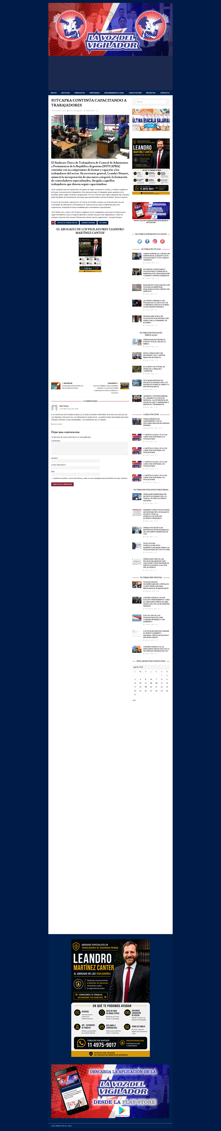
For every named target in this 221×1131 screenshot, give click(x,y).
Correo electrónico (58, 465)
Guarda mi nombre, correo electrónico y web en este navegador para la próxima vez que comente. (91, 478)
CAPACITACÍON (151, 414)
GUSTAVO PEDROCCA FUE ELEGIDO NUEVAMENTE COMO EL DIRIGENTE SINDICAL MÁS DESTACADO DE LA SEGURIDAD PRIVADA (156, 602)
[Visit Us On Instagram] (155, 244)
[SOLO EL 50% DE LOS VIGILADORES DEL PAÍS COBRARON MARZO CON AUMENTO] (136, 620)
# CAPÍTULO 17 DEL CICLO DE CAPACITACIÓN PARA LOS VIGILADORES (155, 450)
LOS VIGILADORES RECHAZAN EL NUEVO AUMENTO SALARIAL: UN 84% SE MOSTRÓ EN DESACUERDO (156, 634)
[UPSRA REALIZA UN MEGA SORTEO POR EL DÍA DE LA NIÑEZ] (136, 344)
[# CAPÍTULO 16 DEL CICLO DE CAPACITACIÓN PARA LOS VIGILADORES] (136, 466)
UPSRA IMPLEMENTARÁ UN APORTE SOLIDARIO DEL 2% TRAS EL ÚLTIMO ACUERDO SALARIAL (155, 497)
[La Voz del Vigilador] (110, 54)
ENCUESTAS (151, 93)
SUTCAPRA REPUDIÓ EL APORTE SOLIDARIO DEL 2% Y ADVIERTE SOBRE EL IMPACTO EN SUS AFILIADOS (156, 383)
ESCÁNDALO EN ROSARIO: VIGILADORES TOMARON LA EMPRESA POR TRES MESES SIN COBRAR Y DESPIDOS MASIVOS (156, 272)
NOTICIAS (65, 93)
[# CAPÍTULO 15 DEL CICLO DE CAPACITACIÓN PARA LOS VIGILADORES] (136, 480)
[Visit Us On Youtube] (162, 244)
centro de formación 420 (67, 223)
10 (156, 407)
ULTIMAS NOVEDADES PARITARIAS (151, 490)
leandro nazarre (88, 223)
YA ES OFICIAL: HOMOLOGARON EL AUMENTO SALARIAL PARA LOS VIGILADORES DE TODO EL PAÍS (156, 546)
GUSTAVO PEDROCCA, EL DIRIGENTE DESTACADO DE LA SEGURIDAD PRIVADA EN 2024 (156, 649)
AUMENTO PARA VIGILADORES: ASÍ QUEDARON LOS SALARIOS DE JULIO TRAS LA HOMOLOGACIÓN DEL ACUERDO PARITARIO (156, 514)
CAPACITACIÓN (135, 93)
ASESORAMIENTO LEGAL (114, 93)
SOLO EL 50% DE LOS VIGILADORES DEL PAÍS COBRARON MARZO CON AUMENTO (154, 618)
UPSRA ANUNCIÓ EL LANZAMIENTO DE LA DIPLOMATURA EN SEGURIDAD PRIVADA (156, 422)
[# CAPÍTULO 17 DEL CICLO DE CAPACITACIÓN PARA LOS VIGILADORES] (136, 453)
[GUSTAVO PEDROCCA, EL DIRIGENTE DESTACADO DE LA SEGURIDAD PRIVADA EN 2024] (136, 651)
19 (146, 687)
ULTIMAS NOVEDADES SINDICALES (151, 334)
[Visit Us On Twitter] (139, 244)
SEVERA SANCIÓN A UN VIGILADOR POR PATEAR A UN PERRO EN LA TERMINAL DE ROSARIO (156, 319)
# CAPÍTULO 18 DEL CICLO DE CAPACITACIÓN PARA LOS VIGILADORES (155, 437)
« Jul (133, 700)
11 (156, 552)
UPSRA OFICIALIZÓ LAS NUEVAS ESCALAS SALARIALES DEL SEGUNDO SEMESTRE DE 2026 (156, 531)
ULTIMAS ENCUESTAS (151, 577)
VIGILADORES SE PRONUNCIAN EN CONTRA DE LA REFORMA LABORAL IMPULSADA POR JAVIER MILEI (156, 585)
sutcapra (103, 223)
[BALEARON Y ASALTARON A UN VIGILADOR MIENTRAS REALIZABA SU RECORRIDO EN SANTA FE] (136, 289)
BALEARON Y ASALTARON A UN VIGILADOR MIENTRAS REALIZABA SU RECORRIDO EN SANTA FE (156, 288)
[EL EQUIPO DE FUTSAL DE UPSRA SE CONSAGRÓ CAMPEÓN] (136, 371)
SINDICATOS (79, 93)
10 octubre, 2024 (59, 111)
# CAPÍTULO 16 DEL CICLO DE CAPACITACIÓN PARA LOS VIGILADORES (155, 464)
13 (157, 640)
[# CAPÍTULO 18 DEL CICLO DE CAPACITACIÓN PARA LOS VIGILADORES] (136, 439)
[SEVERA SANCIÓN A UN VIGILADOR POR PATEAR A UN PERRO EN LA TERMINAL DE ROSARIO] (136, 321)
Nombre (54, 458)
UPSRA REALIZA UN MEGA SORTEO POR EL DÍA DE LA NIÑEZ (154, 342)
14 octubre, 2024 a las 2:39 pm (68, 409)
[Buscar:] (151, 102)
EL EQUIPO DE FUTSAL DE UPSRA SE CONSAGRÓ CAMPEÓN (154, 369)
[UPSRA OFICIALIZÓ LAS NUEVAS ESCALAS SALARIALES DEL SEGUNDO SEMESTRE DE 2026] (136, 532)
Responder (57, 424)
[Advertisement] (110, 73)
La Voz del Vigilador (75, 111)
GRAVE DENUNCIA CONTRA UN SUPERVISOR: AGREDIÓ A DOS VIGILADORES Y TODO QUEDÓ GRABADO (156, 257)
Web (53, 471)
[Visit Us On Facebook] (147, 244)
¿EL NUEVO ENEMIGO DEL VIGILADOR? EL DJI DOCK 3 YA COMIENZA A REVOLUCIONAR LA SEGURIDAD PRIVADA (156, 304)
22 (161, 428)
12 (156, 503)
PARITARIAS (95, 93)
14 (156, 683)
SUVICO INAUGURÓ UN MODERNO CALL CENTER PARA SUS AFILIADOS (154, 355)
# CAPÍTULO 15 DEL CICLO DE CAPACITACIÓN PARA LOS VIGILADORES (155, 477)
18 (156, 521)
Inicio (54, 93)
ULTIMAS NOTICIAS (151, 249)
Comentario (55, 441)
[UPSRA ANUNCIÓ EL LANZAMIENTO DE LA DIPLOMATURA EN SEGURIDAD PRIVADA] (136, 424)
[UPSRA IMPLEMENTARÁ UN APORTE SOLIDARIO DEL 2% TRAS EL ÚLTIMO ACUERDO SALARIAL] (136, 499)
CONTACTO (164, 93)
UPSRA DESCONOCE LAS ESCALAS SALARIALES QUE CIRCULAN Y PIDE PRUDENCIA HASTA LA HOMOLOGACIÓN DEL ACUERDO (156, 563)
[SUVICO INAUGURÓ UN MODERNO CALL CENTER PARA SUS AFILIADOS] (136, 358)
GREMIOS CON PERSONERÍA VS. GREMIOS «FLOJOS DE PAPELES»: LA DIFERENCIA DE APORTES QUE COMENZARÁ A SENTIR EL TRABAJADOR (156, 400)
